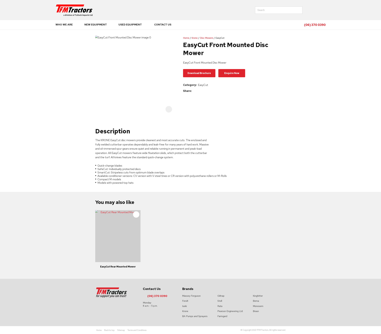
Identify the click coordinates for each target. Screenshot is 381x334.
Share (187, 91)
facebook (316, 10)
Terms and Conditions (137, 330)
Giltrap (220, 295)
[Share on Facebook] (193, 91)
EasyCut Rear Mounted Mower (118, 266)
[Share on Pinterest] (206, 91)
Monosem (258, 306)
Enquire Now (231, 73)
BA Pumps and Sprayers (194, 316)
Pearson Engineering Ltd (230, 311)
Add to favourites (136, 214)
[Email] (202, 91)
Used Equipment (130, 24)
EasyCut (220, 37)
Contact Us (162, 24)
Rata (219, 306)
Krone (195, 37)
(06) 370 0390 (315, 25)
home (309, 10)
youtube (323, 10)
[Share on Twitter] (197, 91)
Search (289, 10)
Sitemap (121, 330)
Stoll (219, 300)
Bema (256, 300)
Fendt (185, 300)
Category (189, 85)
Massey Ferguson (191, 295)
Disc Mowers (206, 37)
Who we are (64, 24)
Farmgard (222, 316)
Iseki (184, 306)
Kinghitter (258, 295)
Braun (256, 311)
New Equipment (95, 24)
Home (186, 37)
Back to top (109, 330)
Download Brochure (199, 73)
